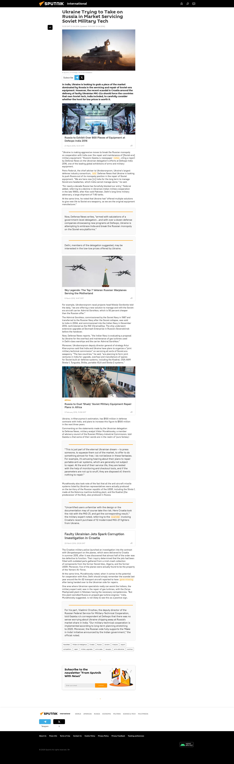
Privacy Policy (103, 736)
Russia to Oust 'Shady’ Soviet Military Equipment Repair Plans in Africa (98, 405)
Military (117, 714)
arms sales (98, 649)
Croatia (92, 644)
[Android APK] (186, 745)
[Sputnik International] (52, 7)
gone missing (126, 579)
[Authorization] (181, 3)
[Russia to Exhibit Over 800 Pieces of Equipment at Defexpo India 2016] (98, 118)
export (123, 644)
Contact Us (77, 736)
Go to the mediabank (85, 72)
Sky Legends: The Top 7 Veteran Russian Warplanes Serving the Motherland (96, 291)
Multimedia (143, 714)
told (94, 173)
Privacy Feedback (118, 736)
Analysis (115, 644)
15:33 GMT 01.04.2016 (70, 26)
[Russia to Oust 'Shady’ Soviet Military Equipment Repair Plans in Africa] (98, 382)
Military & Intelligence (80, 644)
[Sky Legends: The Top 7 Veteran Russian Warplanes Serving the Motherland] (98, 271)
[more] (131, 145)
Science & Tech (129, 714)
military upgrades (87, 649)
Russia (99, 644)
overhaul (130, 649)
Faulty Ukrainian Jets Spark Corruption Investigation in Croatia (94, 536)
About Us (42, 736)
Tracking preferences (136, 736)
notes (116, 158)
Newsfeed (66, 644)
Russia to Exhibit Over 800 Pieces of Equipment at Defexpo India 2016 (95, 139)
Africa (68, 400)
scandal (115, 516)
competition (67, 649)
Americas (87, 714)
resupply (108, 649)
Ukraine (106, 644)
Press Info (53, 736)
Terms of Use (65, 736)
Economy (106, 714)
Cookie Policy (90, 736)
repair (76, 649)
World (78, 714)
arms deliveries (119, 649)
